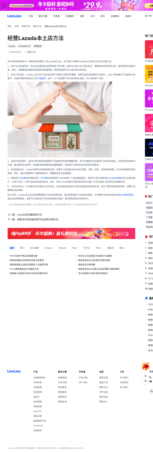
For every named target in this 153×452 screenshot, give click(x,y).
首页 (14, 16)
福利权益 (103, 396)
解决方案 (43, 15)
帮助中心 (103, 401)
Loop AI (37, 411)
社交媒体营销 (126, 194)
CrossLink (38, 425)
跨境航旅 (62, 391)
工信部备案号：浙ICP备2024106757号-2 (41, 448)
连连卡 (36, 396)
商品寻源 (37, 415)
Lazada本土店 (24, 46)
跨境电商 (62, 377)
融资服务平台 (39, 420)
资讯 (103, 15)
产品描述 (41, 78)
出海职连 (115, 15)
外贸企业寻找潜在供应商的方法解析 (95, 255)
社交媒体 (23, 177)
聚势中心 (103, 387)
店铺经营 (37, 46)
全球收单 (37, 387)
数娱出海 (62, 401)
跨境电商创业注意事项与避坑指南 (94, 260)
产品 (31, 15)
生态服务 (70, 15)
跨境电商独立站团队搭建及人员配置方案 (29, 264)
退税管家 (37, 406)
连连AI (128, 15)
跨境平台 (26, 26)
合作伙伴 (103, 391)
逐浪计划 (103, 382)
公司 (92, 15)
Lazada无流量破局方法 (29, 214)
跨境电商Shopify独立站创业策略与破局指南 (99, 268)
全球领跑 (37, 401)
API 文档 (83, 382)
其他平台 (37, 26)
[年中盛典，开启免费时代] (71, 233)
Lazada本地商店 (115, 177)
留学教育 (62, 387)
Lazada (12, 46)
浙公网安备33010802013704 (71, 448)
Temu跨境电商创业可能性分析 (24, 268)
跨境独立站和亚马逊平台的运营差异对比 (29, 273)
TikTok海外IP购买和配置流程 (23, 255)
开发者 (56, 15)
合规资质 (124, 382)
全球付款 (37, 382)
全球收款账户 (39, 377)
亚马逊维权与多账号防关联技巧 (93, 273)
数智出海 (103, 377)
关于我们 (124, 377)
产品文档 (83, 377)
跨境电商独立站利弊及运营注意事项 (27, 260)
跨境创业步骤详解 (86, 264)
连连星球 (37, 391)
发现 (82, 15)
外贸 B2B (62, 382)
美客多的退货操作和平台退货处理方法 (37, 219)
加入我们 (124, 387)
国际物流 (62, 396)
